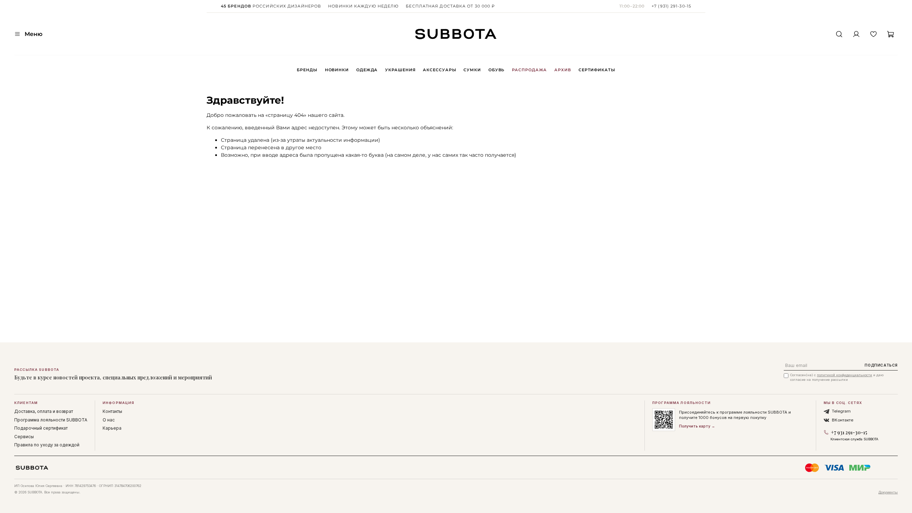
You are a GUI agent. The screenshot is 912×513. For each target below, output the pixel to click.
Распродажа (529, 69)
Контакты (112, 411)
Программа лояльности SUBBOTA (50, 420)
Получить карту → (697, 426)
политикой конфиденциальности (844, 375)
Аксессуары (439, 69)
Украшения (400, 69)
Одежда (367, 69)
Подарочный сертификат (41, 428)
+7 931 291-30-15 (849, 432)
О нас (109, 420)
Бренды (307, 69)
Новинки (337, 69)
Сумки (472, 69)
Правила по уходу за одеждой (46, 444)
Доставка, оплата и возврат (43, 411)
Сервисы (24, 436)
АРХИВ (562, 69)
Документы (888, 492)
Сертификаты (597, 69)
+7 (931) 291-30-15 (671, 6)
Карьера (112, 428)
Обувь (496, 69)
